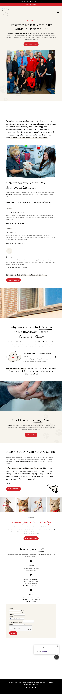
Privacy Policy (49, 682)
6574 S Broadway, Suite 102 (31, 568)
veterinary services (12, 194)
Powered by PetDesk (38, 682)
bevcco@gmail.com (37, 1)
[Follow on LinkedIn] (32, 687)
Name (11, 608)
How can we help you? (16, 622)
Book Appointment (31, 4)
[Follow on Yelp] (35, 687)
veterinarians (46, 260)
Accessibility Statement (31, 684)
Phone (11, 616)
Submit (13, 633)
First (22, 610)
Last (22, 612)
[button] (56, 657)
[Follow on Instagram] (29, 687)
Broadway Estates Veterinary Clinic (20, 33)
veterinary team (14, 425)
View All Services (13, 280)
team (33, 529)
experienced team (41, 123)
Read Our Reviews (13, 488)
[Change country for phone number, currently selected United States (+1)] (11, 619)
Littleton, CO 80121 (31, 570)
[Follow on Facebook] (26, 687)
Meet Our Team (31, 434)
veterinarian (23, 342)
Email (11, 614)
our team (39, 554)
